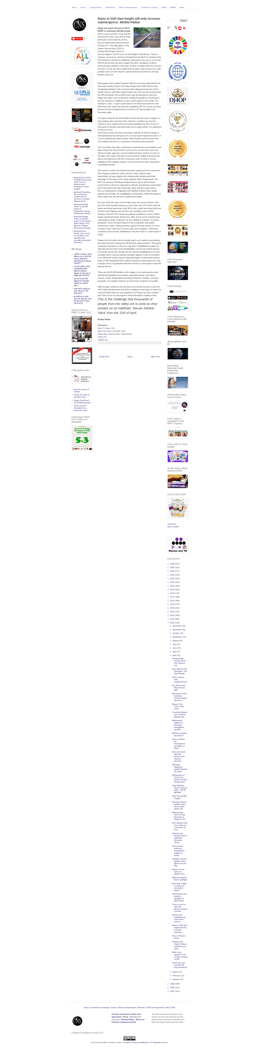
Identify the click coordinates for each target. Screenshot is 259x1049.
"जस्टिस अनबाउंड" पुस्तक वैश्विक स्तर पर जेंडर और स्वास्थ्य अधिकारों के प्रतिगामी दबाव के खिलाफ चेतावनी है (83, 258)
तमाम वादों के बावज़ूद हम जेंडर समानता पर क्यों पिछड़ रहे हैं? (82, 291)
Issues (83, 7)
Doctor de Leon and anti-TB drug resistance (179, 965)
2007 (172, 991)
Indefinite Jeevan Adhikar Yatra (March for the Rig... (179, 862)
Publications (110, 7)
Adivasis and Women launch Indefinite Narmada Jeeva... (179, 837)
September (178, 637)
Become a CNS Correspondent (150, 1007)
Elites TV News (104, 328)
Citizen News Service (106, 334)
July (174, 644)
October (176, 633)
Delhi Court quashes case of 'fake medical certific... (179, 955)
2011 (172, 619)
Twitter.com (102, 337)
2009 (172, 984)
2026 (172, 564)
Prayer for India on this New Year (82, 396)
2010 (172, 623)
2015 (172, 604)
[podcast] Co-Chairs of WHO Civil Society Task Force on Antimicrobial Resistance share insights (82, 183)
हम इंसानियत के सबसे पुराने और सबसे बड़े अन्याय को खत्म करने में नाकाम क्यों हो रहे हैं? (83, 299)
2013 (172, 612)
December (177, 626)
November (177, 629)
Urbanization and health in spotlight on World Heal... (179, 897)
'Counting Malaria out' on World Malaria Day (179, 714)
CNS (104, 1042)
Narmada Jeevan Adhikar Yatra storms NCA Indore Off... (179, 805)
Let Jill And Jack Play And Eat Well (179, 687)
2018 (172, 593)
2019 (172, 589)
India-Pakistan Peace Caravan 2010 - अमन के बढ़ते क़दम (179, 788)
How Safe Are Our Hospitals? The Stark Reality (179, 671)
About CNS (170, 1007)
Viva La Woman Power (178, 937)
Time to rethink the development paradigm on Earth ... (178, 743)
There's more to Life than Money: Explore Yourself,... (179, 907)
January (176, 979)
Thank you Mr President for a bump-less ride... (81, 408)
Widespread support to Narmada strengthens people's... (178, 725)
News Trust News (104, 331)
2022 (172, 578)
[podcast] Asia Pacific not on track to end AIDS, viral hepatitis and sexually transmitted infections (82, 236)
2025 (172, 567)
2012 (172, 615)
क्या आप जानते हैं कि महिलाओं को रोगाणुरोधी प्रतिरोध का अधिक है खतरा (81, 282)
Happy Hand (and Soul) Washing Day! (82, 401)
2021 (172, 582)
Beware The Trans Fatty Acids (178, 706)
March (175, 972)
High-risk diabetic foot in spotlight (179, 878)
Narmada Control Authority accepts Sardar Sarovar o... (179, 697)
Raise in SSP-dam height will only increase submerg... (180, 928)
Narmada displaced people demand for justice (179, 768)
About (182, 7)
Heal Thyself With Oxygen (179, 797)
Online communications (128, 7)
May (175, 651)
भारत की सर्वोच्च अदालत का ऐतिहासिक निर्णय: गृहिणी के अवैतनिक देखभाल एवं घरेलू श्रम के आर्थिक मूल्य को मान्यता (82, 271)
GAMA (164, 7)
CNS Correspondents (127, 1007)
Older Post (155, 357)
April (175, 655)
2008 (172, 987)
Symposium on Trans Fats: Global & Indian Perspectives (179, 778)
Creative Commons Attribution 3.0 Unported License (145, 1042)
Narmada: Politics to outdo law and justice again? (179, 886)
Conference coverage (149, 7)
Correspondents (95, 7)
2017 (172, 597)
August (176, 640)
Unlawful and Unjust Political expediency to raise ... (179, 945)
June (175, 648)
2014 (172, 608)
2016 (172, 601)
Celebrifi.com (103, 340)
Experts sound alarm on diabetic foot (178, 871)
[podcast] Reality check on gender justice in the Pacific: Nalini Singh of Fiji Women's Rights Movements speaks (82, 222)
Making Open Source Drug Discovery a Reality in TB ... (179, 815)
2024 (172, 571)
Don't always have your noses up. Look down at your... (180, 826)
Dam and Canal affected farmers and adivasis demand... (178, 756)
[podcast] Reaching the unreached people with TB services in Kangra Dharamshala (82, 196)
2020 (172, 586)
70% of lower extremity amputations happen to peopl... (178, 850)
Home (74, 7)
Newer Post (104, 357)
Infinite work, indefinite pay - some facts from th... (179, 918)
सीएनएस (173, 7)
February (177, 975)
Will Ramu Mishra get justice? (179, 734)
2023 (172, 575)
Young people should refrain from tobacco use (179, 661)
